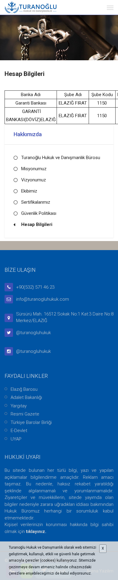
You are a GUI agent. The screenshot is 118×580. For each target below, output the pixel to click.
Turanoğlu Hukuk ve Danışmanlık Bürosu (60, 157)
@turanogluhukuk (33, 332)
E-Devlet (19, 430)
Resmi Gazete (25, 414)
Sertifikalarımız (35, 202)
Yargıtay (19, 406)
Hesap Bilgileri (36, 224)
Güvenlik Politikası (38, 213)
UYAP (16, 439)
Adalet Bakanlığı (26, 397)
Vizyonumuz (33, 180)
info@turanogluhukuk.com (42, 299)
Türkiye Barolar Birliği (31, 422)
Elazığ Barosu (24, 389)
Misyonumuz (34, 168)
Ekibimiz (29, 191)
